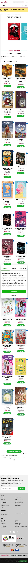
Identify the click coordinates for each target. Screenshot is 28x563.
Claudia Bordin (21, 346)
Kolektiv (20, 320)
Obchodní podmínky (5, 501)
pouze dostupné (13, 61)
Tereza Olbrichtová (7, 111)
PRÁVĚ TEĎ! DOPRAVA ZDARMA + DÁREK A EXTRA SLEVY (14, 10)
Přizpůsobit (13, 295)
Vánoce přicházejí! (21, 345)
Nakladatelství (4, 521)
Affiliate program (18, 501)
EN (26, 2)
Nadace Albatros (18, 524)
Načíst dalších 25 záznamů (14, 451)
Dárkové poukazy (18, 499)
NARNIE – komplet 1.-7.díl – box (7, 79)
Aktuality (3, 498)
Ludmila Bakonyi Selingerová (20, 141)
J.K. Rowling (20, 82)
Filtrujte (10, 53)
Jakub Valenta (21, 410)
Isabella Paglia (7, 408)
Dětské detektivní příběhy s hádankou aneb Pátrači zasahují (7, 168)
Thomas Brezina (7, 439)
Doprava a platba (4, 504)
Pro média (3, 527)
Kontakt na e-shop (4, 512)
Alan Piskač (7, 171)
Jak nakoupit (3, 502)
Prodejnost (13, 56)
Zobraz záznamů (19, 453)
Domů (2, 14)
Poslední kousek (7, 109)
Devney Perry (21, 168)
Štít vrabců (20, 167)
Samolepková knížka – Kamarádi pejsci (7, 346)
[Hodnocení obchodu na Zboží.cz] (21, 537)
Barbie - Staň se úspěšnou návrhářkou (21, 318)
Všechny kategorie (8, 14)
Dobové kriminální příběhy (7, 257)
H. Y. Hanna (21, 378)
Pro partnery (3, 526)
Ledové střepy (21, 109)
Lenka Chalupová (20, 111)
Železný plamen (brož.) (7, 228)
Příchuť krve (7, 139)
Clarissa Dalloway (7, 259)
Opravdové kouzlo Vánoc (7, 406)
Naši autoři (3, 499)
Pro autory (3, 524)
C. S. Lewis (7, 81)
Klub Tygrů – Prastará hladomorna (7, 436)
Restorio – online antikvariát (21, 526)
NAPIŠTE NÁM (23, 561)
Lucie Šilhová (20, 201)
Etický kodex (18, 523)
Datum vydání (4, 56)
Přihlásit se (21, 488)
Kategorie (18, 53)
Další (14, 460)
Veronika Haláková (7, 202)
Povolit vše (14, 291)
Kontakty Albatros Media (20, 512)
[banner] (7, 1)
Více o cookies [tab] (23, 268)
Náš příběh (3, 520)
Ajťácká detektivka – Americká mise (21, 406)
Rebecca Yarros (7, 229)
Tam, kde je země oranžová (7, 200)
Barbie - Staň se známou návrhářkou (7, 377)
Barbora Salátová (7, 112)
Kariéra (16, 521)
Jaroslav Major (7, 172)
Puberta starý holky (20, 200)
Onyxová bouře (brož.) (21, 256)
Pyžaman (21, 139)
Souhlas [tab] (5, 268)
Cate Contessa (7, 140)
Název (21, 56)
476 (24, 457)
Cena (2, 58)
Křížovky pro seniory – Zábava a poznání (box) (7, 318)
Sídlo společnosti (4, 514)
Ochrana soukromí (19, 502)
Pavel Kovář (20, 231)
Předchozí (6, 457)
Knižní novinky (18, 498)
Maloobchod (3, 523)
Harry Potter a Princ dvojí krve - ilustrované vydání (20, 80)
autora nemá (7, 320)
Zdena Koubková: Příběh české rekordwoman (20, 229)
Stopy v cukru (21, 376)
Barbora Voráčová (20, 408)
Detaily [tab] (14, 268)
